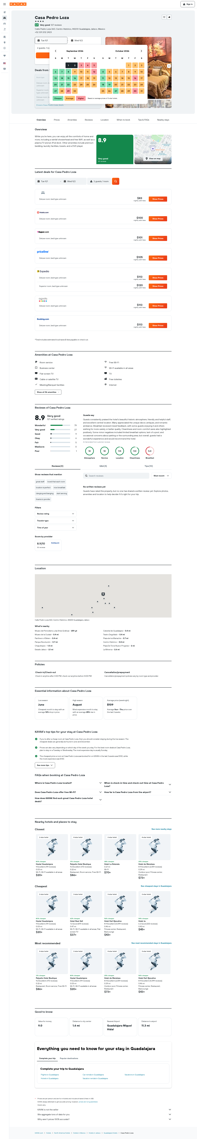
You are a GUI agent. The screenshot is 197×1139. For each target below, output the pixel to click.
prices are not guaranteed (88, 1102)
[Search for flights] (4, 12)
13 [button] (56, 78)
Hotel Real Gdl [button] (76, 921)
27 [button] (55, 91)
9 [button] (74, 71)
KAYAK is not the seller (48, 1109)
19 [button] (94, 78)
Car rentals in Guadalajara (93, 1074)
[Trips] (4, 55)
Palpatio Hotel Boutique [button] (80, 864)
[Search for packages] (4, 29)
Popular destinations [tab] (69, 1058)
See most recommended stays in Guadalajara (151, 943)
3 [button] (81, 65)
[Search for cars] (4, 23)
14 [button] (62, 78)
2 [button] (74, 65)
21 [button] (62, 84)
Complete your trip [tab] (47, 1058)
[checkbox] (48, 545)
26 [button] (94, 84)
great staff (40, 481)
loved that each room (56, 481)
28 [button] (62, 91)
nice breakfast (59, 487)
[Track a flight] (4, 48)
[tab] (57, 465)
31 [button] (142, 91)
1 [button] (68, 65)
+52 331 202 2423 (43, 32)
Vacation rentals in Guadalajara (95, 1078)
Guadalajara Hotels (110, 1133)
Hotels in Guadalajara (49, 1078)
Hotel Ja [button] (142, 921)
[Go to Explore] (4, 42)
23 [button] (75, 84)
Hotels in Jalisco (95, 1133)
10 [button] (81, 71)
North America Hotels (62, 1133)
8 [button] (68, 71)
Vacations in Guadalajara (135, 1074)
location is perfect (43, 487)
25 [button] (87, 84)
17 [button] (81, 78)
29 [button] (68, 91)
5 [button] (94, 65)
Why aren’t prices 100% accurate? (53, 1119)
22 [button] (68, 84)
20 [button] (55, 84)
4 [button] (87, 65)
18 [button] (88, 78)
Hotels (48, 1133)
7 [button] (61, 71)
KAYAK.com (39, 1133)
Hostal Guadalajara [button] (44, 864)
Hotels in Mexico (79, 1133)
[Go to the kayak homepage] (18, 4)
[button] (5, 4)
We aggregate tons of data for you (54, 1114)
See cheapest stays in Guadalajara (156, 886)
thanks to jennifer (43, 499)
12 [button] (94, 71)
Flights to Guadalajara (50, 1074)
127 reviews (56, 25)
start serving (62, 493)
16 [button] (75, 78)
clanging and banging (44, 493)
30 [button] (74, 91)
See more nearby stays (162, 829)
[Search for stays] (4, 18)
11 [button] (87, 71)
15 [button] (68, 78)
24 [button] (81, 84)
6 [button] (55, 71)
